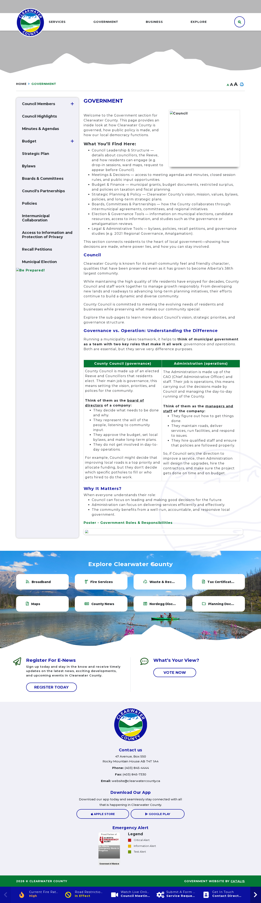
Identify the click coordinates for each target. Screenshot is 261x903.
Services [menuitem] (57, 22)
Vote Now (175, 672)
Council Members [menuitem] (38, 104)
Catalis (238, 881)
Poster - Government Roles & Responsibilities (129, 523)
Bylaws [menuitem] (28, 166)
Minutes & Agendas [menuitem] (40, 129)
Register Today (51, 687)
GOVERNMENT (43, 84)
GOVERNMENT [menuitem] (105, 22)
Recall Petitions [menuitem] (37, 249)
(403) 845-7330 (130, 774)
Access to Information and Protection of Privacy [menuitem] (47, 234)
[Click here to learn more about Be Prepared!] (47, 270)
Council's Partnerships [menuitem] (43, 191)
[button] (72, 104)
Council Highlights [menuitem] (39, 116)
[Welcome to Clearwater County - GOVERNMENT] (30, 22)
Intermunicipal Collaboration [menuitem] (36, 218)
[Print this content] (241, 84)
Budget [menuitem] (29, 141)
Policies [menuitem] (29, 203)
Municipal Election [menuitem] (39, 262)
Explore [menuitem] (199, 22)
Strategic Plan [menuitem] (35, 153)
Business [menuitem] (154, 22)
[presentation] (255, 895)
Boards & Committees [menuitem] (42, 178)
